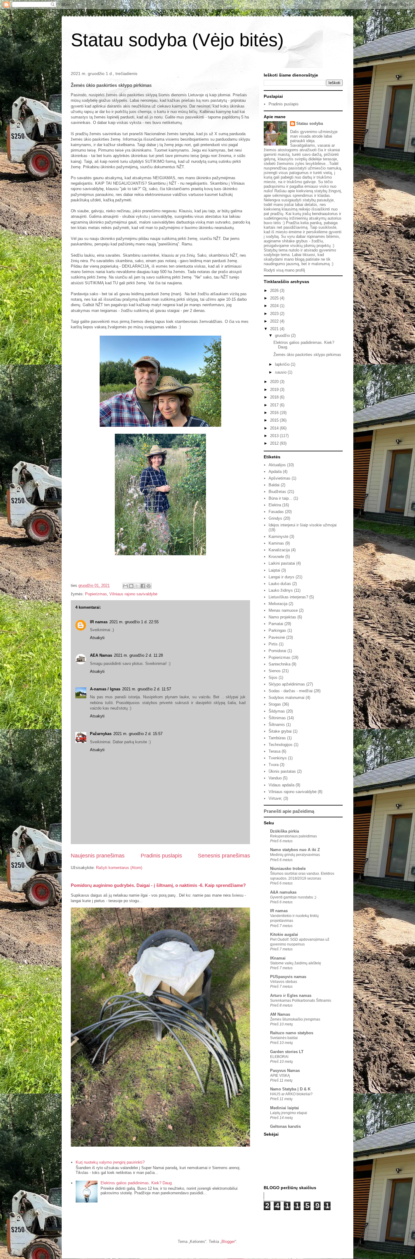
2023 (275, 313)
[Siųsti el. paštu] (125, 586)
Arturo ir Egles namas (290, 995)
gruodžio (283, 335)
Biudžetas (277, 491)
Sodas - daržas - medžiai (291, 691)
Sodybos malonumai (286, 697)
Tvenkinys (278, 758)
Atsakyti (97, 637)
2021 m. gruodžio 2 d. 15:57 (138, 733)
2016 (275, 412)
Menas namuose (283, 610)
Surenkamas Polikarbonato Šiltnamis (300, 1000)
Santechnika (279, 664)
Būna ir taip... (280, 498)
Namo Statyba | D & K (290, 1089)
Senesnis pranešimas (224, 856)
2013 (275, 435)
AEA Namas (101, 655)
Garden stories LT (287, 1051)
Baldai (274, 485)
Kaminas (276, 543)
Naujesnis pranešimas (98, 856)
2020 (275, 381)
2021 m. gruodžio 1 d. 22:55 (134, 622)
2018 (275, 397)
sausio (281, 372)
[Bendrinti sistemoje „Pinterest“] (149, 586)
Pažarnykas (100, 733)
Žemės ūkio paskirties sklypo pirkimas (307, 354)
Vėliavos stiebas (283, 982)
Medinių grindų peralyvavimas (295, 855)
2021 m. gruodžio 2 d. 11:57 (146, 689)
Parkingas (277, 630)
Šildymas (277, 711)
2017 (275, 405)
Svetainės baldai (284, 1038)
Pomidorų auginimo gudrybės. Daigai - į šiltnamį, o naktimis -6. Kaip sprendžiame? (158, 885)
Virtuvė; (275, 798)
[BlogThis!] (131, 586)
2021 (275, 329)
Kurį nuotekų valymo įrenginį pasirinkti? (110, 1162)
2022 (275, 321)
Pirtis (273, 644)
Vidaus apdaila (281, 785)
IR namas (99, 622)
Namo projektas (282, 617)
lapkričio (283, 364)
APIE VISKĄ (280, 1075)
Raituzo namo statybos (291, 1033)
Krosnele (276, 556)
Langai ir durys (281, 577)
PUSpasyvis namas (288, 976)
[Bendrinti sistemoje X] (137, 586)
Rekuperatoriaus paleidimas (293, 836)
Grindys (275, 518)
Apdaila (275, 471)
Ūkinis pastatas (282, 771)
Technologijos (281, 744)
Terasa (274, 751)
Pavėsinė (277, 637)
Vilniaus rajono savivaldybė (133, 594)
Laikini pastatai (282, 563)
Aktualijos (277, 465)
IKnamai (278, 958)
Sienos (275, 671)
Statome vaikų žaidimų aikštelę (295, 963)
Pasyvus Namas (285, 1070)
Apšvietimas (279, 478)
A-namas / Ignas (105, 689)
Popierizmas (96, 594)
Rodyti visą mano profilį (284, 270)
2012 (275, 443)
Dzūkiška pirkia (284, 831)
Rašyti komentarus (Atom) (119, 867)
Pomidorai (277, 650)
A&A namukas (283, 892)
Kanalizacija (279, 550)
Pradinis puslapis (161, 856)
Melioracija (278, 603)
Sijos (273, 677)
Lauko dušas (280, 583)
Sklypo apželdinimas (287, 684)
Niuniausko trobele (288, 868)
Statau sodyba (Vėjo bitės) (177, 40)
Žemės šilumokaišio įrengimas (295, 1019)
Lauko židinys (281, 590)
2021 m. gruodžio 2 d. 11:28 (138, 655)
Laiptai (274, 570)
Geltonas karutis (285, 1126)
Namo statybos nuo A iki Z (295, 849)
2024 (275, 305)
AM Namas (280, 1014)
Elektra (275, 505)
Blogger (228, 1241)
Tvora (274, 764)
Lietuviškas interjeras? (288, 597)
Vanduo (275, 778)
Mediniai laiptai (284, 1108)
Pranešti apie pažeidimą (289, 811)
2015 (275, 420)
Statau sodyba (309, 123)
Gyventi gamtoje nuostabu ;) (293, 897)
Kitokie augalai (284, 934)
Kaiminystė (278, 536)
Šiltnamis (277, 724)
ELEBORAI (279, 1057)
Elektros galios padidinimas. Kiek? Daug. (137, 1183)
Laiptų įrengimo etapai (288, 1113)
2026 (275, 290)
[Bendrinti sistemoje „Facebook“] (143, 586)
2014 (275, 428)
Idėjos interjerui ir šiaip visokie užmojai (303, 525)
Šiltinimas (277, 718)
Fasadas (276, 511)
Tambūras (277, 738)
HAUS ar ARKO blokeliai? (291, 1094)
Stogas (275, 704)
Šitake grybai (280, 731)
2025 (275, 298)
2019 (275, 389)
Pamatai (276, 623)
